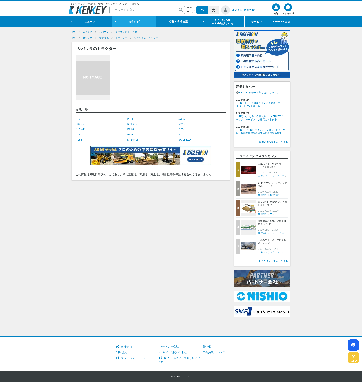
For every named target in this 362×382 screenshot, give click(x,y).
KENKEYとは (281, 21)
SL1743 (81, 129)
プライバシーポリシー (134, 358)
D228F (131, 129)
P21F (130, 118)
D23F (182, 129)
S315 (181, 118)
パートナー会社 (169, 346)
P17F (181, 134)
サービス (256, 21)
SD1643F (133, 123)
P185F (80, 139)
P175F (131, 134)
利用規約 (121, 352)
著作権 (207, 346)
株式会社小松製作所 (268, 195)
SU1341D (184, 139)
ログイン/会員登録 (243, 9)
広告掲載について (214, 352)
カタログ (134, 21)
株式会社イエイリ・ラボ (271, 214)
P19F (79, 118)
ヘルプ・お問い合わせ (173, 352)
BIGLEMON (222, 22)
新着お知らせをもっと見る (273, 142)
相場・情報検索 (178, 21)
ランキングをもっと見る (275, 261)
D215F (182, 123)
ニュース (90, 21)
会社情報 (126, 346)
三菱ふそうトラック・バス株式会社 (277, 176)
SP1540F (133, 139)
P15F (79, 134)
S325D (80, 123)
